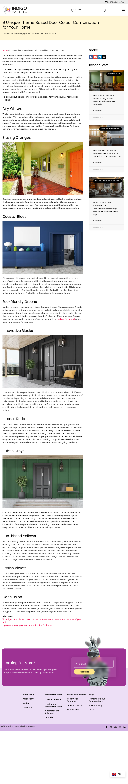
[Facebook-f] (106, 727)
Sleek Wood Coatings (72, 700)
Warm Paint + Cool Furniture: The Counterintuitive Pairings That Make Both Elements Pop (105, 208)
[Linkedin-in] (124, 727)
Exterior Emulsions (53, 699)
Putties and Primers (76, 694)
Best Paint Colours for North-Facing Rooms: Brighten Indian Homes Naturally (104, 100)
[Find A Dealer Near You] (106, 2)
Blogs (91, 694)
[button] (123, 10)
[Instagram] (120, 727)
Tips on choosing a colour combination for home (27, 625)
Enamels (48, 717)
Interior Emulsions (53, 694)
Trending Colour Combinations (96, 700)
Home (5, 50)
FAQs (91, 709)
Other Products (74, 705)
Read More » (97, 111)
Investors (27, 707)
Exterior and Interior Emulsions (53, 705)
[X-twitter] (111, 727)
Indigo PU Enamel (66, 319)
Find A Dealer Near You (115, 2)
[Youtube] (115, 727)
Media (25, 703)
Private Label (72, 709)
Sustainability (95, 705)
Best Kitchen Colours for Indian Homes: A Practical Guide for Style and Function (106, 153)
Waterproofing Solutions (52, 712)
